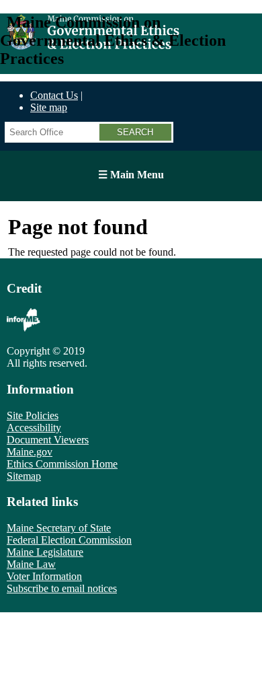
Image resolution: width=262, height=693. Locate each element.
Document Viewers (48, 439)
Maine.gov (29, 452)
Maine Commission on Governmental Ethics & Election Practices (113, 40)
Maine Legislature (45, 552)
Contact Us (54, 95)
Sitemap (24, 476)
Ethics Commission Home (62, 464)
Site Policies (32, 415)
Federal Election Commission (69, 540)
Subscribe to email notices (62, 588)
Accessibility (34, 427)
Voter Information (44, 576)
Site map (48, 107)
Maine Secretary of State (59, 528)
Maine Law (31, 564)
